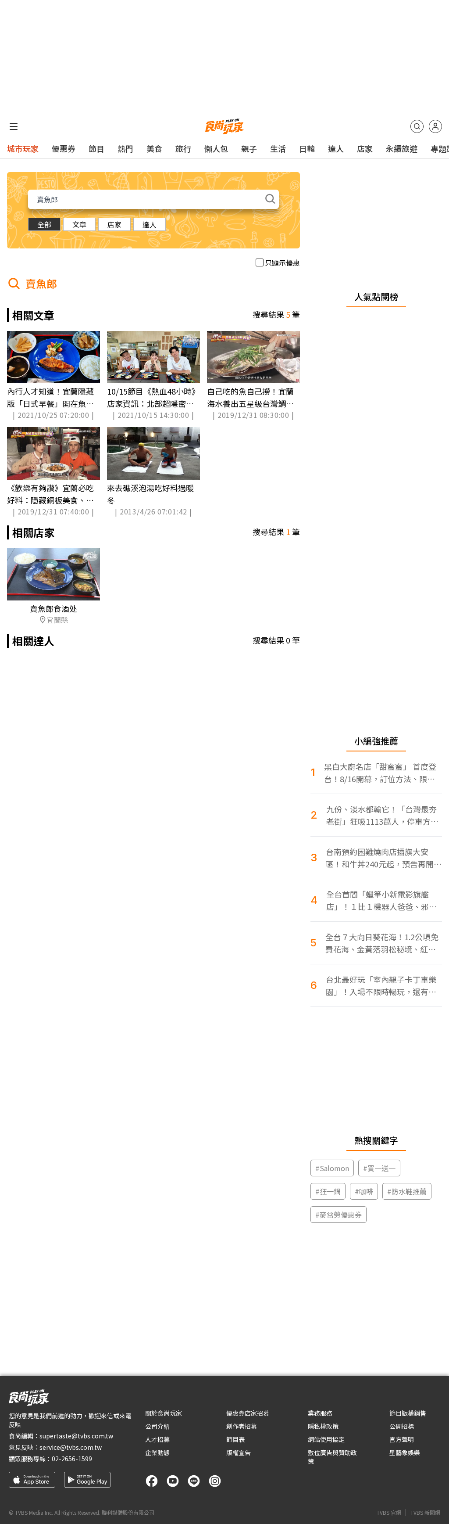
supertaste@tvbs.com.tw (76, 1435)
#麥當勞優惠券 (338, 1214)
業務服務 (320, 1413)
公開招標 (401, 1426)
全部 (44, 224)
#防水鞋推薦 (407, 1191)
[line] (193, 1481)
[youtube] (172, 1481)
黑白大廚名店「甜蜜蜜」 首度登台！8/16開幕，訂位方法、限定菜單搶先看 (380, 773)
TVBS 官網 (389, 1512)
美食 (154, 148)
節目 (96, 148)
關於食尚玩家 (163, 1413)
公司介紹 (157, 1426)
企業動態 (157, 1452)
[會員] (435, 126)
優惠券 (63, 148)
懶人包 (216, 148)
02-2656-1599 (72, 1458)
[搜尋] (417, 126)
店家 (365, 148)
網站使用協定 (326, 1439)
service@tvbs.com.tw (70, 1447)
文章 (79, 224)
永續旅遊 (401, 148)
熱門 (125, 148)
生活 (278, 148)
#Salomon (332, 1168)
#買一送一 (379, 1168)
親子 (249, 148)
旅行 (183, 148)
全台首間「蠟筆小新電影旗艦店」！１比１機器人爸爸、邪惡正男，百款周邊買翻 (381, 900)
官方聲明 (401, 1439)
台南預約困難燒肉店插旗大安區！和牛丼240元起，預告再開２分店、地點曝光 (384, 858)
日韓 (307, 148)
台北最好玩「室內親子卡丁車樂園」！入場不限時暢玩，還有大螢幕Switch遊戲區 (381, 986)
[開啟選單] (13, 126)
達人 (336, 148)
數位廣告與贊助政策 (332, 1457)
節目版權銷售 (407, 1413)
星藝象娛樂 (404, 1452)
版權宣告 (238, 1452)
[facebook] (151, 1481)
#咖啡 (364, 1191)
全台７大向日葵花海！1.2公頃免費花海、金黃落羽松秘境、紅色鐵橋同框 (381, 943)
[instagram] (214, 1481)
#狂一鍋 (328, 1191)
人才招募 (157, 1439)
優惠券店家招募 (247, 1413)
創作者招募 (241, 1426)
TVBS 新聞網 (425, 1512)
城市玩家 (23, 148)
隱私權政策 (323, 1426)
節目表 (235, 1439)
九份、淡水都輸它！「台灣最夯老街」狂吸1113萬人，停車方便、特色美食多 (381, 815)
